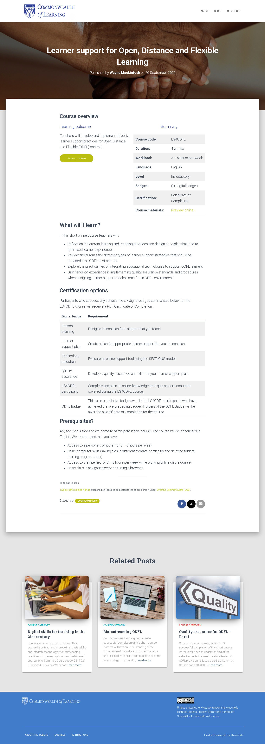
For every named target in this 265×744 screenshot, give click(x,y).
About (204, 11)
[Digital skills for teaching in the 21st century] (57, 597)
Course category (87, 501)
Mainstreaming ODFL (122, 631)
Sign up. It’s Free (77, 158)
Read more (74, 665)
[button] (220, 11)
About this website (36, 735)
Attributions (80, 735)
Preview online (182, 210)
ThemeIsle (236, 735)
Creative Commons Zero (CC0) (173, 489)
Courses (232, 11)
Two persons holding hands (75, 489)
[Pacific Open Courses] (48, 11)
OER (216, 11)
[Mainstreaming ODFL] (132, 597)
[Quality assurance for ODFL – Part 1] (208, 597)
